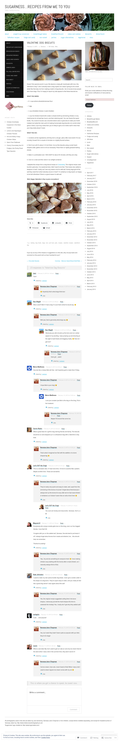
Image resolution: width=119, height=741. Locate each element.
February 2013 (91, 286)
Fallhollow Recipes (13, 37)
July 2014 (90, 251)
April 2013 (90, 280)
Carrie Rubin (37, 429)
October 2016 (91, 184)
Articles (89, 116)
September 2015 (92, 216)
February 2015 (91, 231)
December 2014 (92, 237)
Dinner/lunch (100, 34)
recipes (60, 243)
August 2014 (91, 248)
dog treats (38, 243)
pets (56, 243)
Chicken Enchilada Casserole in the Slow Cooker (14, 125)
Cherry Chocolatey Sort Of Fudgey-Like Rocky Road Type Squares (15, 148)
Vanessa (43, 46)
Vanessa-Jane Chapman (48, 286)
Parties (53, 37)
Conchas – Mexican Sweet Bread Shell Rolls (68, 261)
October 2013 (91, 272)
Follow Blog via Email (93, 87)
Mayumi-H (36, 523)
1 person (44, 281)
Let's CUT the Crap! (40, 466)
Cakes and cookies (74, 34)
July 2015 (90, 222)
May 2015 (90, 225)
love (47, 243)
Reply (57, 273)
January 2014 (91, 263)
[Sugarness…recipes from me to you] (59, 23)
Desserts (88, 34)
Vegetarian (81, 37)
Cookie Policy (45, 737)
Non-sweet (43, 37)
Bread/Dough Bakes (40, 34)
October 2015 (91, 213)
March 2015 (90, 228)
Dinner (89, 131)
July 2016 (90, 190)
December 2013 (92, 266)
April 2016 (90, 196)
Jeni (34, 273)
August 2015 (91, 219)
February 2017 (91, 175)
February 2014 (91, 260)
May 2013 (90, 278)
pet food (51, 243)
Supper (89, 157)
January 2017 (91, 178)
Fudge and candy (29, 37)
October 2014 (91, 243)
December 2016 (92, 181)
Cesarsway (61, 164)
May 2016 (90, 193)
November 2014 (92, 240)
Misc (91, 37)
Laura (35, 646)
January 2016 (91, 205)
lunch (88, 142)
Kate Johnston (38, 574)
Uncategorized (91, 160)
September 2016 (92, 187)
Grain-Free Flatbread (13, 142)
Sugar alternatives (67, 37)
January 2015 (91, 234)
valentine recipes (68, 243)
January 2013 (91, 289)
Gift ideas (51, 46)
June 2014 (90, 254)
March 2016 (90, 199)
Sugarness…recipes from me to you (37, 6)
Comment (73, 709)
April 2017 (90, 173)
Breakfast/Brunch (57, 34)
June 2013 (90, 275)
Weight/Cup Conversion (21, 34)
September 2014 (92, 245)
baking (32, 243)
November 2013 (92, 269)
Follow (89, 105)
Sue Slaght (37, 302)
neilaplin (36, 614)
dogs (43, 243)
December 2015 (92, 207)
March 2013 (90, 283)
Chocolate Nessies (33, 261)
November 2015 (92, 210)
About (7, 34)
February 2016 (91, 202)
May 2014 (90, 257)
